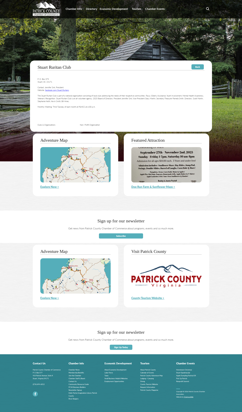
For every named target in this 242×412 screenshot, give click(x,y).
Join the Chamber (75, 375)
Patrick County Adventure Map (151, 375)
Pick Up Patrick (181, 378)
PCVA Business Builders (77, 387)
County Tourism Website (149, 384)
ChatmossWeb (188, 397)
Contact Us (73, 381)
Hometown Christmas (184, 370)
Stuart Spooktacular (183, 372)
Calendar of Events (147, 372)
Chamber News (74, 370)
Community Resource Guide (79, 384)
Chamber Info (74, 9)
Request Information (147, 387)
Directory (91, 9)
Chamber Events (155, 9)
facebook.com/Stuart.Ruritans (57, 90)
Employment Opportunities (114, 381)
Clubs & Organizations (46, 124)
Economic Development (114, 9)
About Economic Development (115, 370)
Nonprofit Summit (182, 381)
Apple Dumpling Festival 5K (186, 375)
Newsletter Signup (75, 390)
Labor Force (108, 372)
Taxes (106, 375)
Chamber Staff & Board (77, 378)
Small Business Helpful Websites (116, 378)
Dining (142, 381)
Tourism (137, 9)
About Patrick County (148, 370)
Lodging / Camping (147, 378)
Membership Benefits (76, 372)
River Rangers (74, 399)
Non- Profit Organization (90, 124)
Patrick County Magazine (149, 390)
